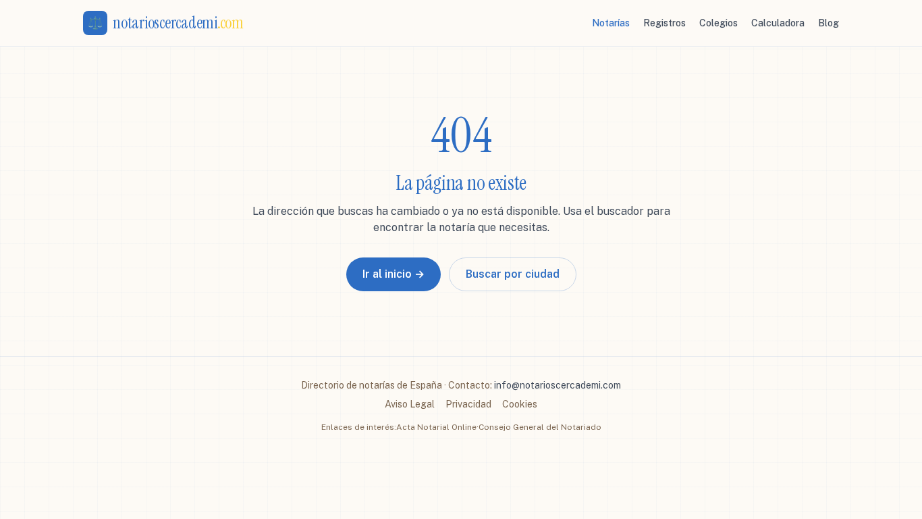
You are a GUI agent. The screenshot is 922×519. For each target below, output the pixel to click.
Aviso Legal (410, 404)
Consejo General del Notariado (540, 427)
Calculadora (778, 23)
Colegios (718, 23)
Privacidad (468, 404)
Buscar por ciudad (513, 274)
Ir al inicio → (393, 274)
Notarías (611, 23)
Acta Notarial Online (436, 427)
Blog (828, 23)
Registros (664, 23)
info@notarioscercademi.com (557, 385)
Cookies (519, 404)
